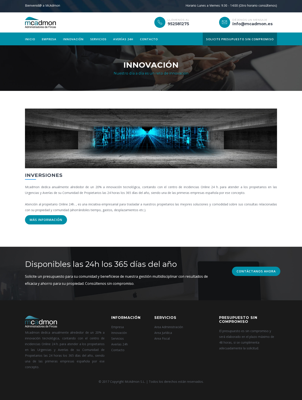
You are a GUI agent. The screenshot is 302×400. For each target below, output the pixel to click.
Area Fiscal (162, 338)
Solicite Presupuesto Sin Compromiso (240, 39)
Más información (46, 220)
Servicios (98, 39)
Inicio (30, 39)
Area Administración (168, 327)
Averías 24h (123, 39)
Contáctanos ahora (256, 271)
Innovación (73, 39)
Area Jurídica (163, 333)
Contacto (149, 39)
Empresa (49, 39)
